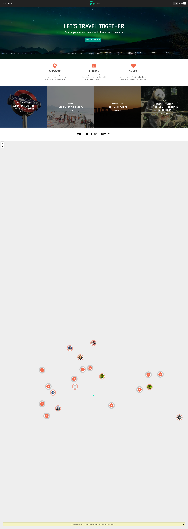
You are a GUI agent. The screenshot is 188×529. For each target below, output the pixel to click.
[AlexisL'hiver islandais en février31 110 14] (69, 348)
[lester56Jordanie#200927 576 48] (102, 376)
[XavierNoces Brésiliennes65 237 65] (58, 408)
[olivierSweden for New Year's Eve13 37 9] (93, 343)
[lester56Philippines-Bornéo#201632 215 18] (149, 387)
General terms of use (109, 524)
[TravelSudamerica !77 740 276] (53, 392)
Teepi (94, 3)
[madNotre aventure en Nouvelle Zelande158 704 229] (179, 417)
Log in (4, 3)
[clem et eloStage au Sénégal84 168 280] (75, 386)
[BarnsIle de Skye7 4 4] (80, 357)
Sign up (10, 3)
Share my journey (93, 40)
